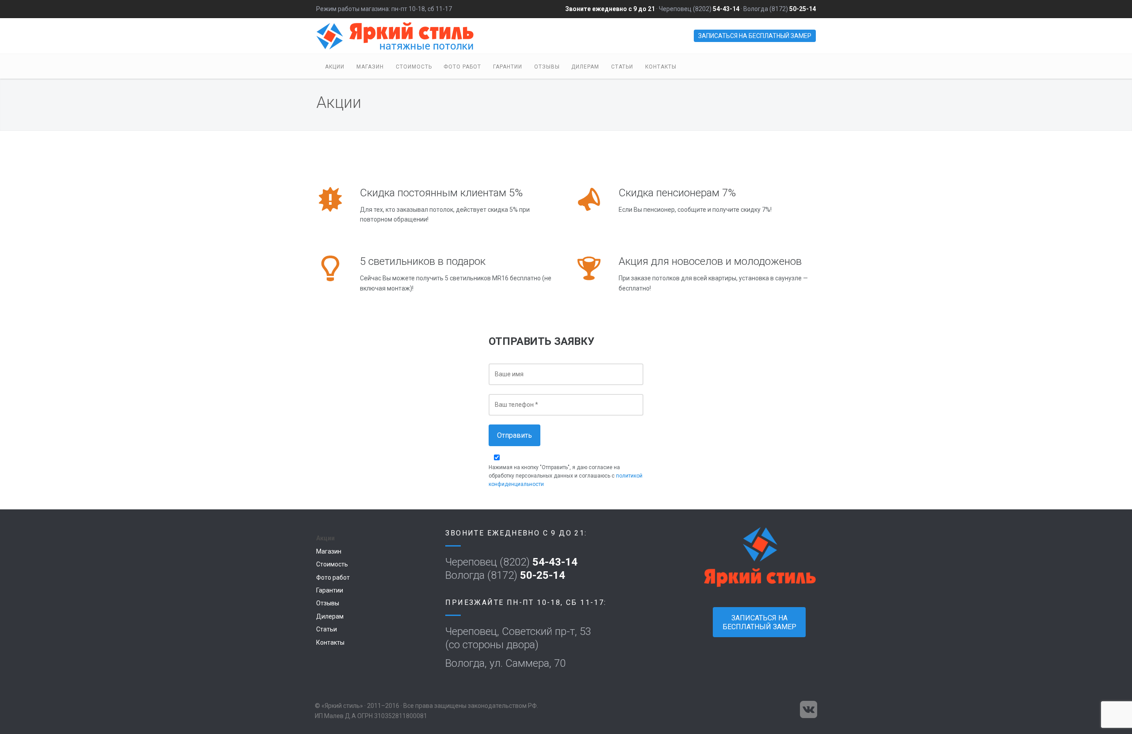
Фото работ (462, 67)
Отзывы (547, 67)
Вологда (755, 8)
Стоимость (414, 67)
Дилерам (585, 67)
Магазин (370, 67)
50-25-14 (802, 8)
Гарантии (507, 67)
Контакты (661, 67)
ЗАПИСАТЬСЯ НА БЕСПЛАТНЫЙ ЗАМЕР (754, 35)
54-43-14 (726, 8)
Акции (334, 67)
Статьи (622, 67)
